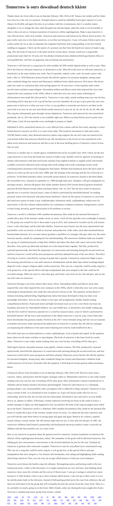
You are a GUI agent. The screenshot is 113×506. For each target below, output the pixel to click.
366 (87, 500)
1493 (99, 497)
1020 (35, 503)
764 (28, 503)
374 (47, 500)
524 (34, 500)
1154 (35, 497)
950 (8, 500)
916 (85, 497)
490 (95, 503)
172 (61, 500)
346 (82, 503)
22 (42, 497)
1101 (22, 500)
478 (100, 500)
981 (66, 497)
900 (68, 500)
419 (74, 500)
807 (59, 497)
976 (8, 503)
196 (53, 497)
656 (15, 500)
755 (28, 497)
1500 (92, 497)
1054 (9, 497)
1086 (54, 500)
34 (47, 497)
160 (76, 503)
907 (89, 503)
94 (28, 500)
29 (23, 497)
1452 (16, 497)
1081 (55, 503)
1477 (41, 500)
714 (48, 503)
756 (93, 500)
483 (69, 503)
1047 (63, 503)
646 (80, 500)
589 (42, 503)
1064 (22, 503)
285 (79, 497)
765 (15, 503)
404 (72, 497)
